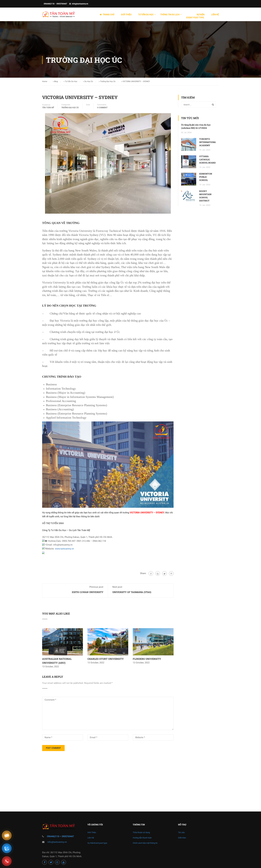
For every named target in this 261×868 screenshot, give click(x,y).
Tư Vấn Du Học (71, 81)
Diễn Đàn (182, 838)
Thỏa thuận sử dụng (141, 832)
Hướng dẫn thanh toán (142, 838)
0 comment (102, 108)
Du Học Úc (88, 81)
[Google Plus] (157, 573)
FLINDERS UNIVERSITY (147, 658)
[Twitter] (164, 573)
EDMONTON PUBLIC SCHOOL (205, 176)
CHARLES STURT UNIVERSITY (105, 658)
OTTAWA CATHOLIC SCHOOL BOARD (207, 159)
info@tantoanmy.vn (80, 4)
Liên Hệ (215, 14)
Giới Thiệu (126, 14)
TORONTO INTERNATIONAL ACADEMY (208, 142)
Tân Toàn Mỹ (48, 108)
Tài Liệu (181, 832)
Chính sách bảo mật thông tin (145, 843)
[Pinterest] (171, 573)
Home (44, 81)
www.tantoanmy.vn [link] (64, 548)
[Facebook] (151, 573)
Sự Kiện (195, 16)
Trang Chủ (108, 14)
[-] (58, 15)
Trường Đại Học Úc (108, 81)
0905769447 (61, 4)
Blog (56, 81)
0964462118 (49, 4)
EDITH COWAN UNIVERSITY (87, 592)
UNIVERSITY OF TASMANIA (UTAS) (131, 592)
